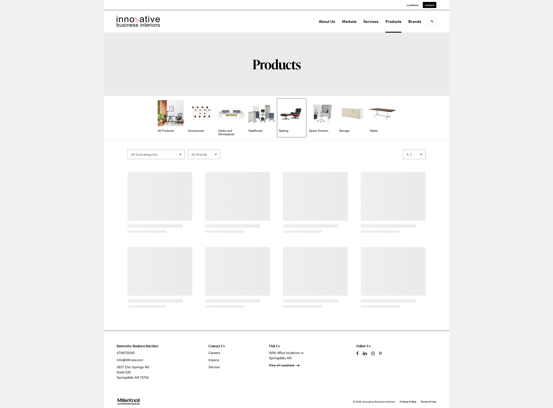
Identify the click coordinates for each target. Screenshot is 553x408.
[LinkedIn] (365, 353)
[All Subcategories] (156, 154)
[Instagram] (373, 353)
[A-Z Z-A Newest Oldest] (414, 154)
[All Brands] (204, 154)
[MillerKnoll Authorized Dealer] (128, 401)
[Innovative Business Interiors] (138, 21)
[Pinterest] (380, 353)
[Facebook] (357, 353)
